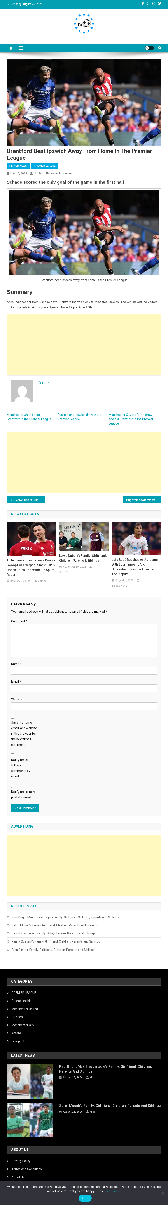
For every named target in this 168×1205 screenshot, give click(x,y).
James (42, 581)
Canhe (38, 173)
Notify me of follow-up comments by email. (20, 768)
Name (16, 664)
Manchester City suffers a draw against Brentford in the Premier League (131, 419)
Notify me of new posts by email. (23, 794)
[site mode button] (149, 48)
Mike (92, 1077)
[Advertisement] (84, 344)
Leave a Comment (62, 173)
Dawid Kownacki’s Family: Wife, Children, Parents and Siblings (53, 933)
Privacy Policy (21, 1161)
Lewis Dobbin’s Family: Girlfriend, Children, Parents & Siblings (83, 558)
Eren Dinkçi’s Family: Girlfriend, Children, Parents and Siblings (53, 949)
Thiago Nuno (119, 585)
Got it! (85, 1198)
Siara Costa (66, 572)
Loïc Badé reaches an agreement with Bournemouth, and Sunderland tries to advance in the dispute (136, 567)
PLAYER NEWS (18, 165)
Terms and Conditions (27, 1169)
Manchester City (23, 1025)
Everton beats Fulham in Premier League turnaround (29, 500)
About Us (18, 1177)
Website (16, 699)
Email (16, 681)
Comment (19, 621)
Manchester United (25, 1009)
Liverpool (18, 1041)
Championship (22, 1001)
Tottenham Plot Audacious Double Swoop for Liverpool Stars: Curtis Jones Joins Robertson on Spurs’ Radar (31, 567)
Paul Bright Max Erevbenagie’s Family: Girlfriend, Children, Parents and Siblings (65, 917)
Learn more (113, 1191)
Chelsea (17, 1017)
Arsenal (17, 1033)
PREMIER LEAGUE (45, 165)
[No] (162, 1193)
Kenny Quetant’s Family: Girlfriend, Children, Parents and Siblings (56, 941)
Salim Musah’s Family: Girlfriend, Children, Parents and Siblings (54, 925)
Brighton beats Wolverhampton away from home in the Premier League (143, 500)
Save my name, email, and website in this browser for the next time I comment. (24, 733)
